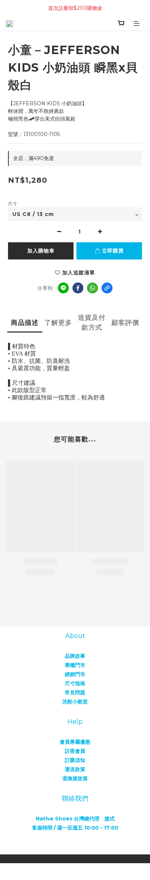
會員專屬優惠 (75, 742)
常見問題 (75, 692)
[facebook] (77, 287)
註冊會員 (75, 751)
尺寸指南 (75, 683)
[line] (63, 287)
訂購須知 (75, 760)
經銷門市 (75, 674)
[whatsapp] (92, 287)
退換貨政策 (75, 778)
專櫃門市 (75, 665)
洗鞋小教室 (75, 701)
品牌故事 (75, 656)
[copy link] (107, 287)
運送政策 (75, 769)
